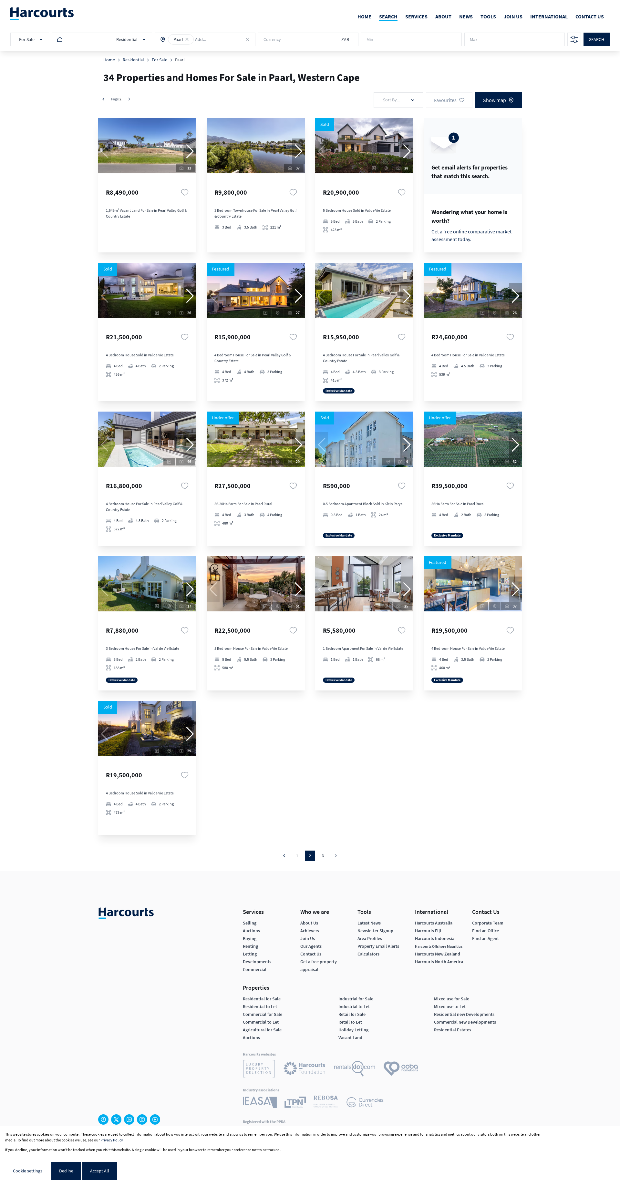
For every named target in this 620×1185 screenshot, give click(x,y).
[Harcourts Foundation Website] (304, 1069)
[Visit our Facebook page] (103, 1119)
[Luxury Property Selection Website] (259, 1069)
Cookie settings (27, 1171)
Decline (66, 1171)
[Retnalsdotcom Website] (355, 1069)
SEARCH (596, 39)
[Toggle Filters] (574, 39)
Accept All (99, 1171)
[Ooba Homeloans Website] (400, 1069)
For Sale (159, 60)
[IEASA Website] (260, 1103)
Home (109, 60)
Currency (272, 39)
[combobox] (223, 39)
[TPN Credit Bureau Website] (295, 1103)
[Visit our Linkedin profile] (129, 1119)
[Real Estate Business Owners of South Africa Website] (326, 1103)
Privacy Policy (111, 1140)
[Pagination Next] (336, 856)
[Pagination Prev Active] (103, 99)
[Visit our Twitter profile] (116, 1119)
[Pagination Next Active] (129, 99)
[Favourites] (185, 192)
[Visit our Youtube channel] (155, 1119)
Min (370, 39)
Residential (133, 60)
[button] (187, 39)
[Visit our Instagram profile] (142, 1119)
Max (473, 39)
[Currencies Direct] (365, 1103)
